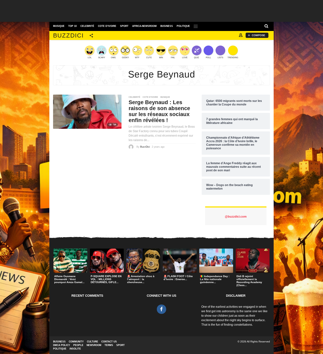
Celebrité (87, 26)
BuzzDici (68, 35)
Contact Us (109, 341)
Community (76, 341)
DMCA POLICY (61, 345)
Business (166, 26)
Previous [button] (51, 260)
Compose (258, 35)
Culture (92, 341)
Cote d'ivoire (150, 97)
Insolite (75, 348)
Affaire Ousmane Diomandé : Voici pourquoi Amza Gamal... (69, 279)
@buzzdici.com (236, 216)
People (78, 345)
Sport (124, 26)
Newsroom (94, 345)
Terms (108, 345)
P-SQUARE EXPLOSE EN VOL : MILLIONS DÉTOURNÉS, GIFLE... (106, 279)
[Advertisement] (161, 10)
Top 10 (72, 26)
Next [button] (272, 260)
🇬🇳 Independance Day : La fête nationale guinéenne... (215, 279)
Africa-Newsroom (144, 26)
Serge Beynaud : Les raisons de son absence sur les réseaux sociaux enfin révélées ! (159, 111)
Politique (183, 26)
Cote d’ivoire (107, 26)
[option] (70, 267)
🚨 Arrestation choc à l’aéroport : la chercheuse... (140, 279)
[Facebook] (161, 309)
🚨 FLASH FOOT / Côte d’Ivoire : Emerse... (178, 278)
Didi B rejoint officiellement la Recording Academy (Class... (249, 281)
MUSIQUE (58, 26)
